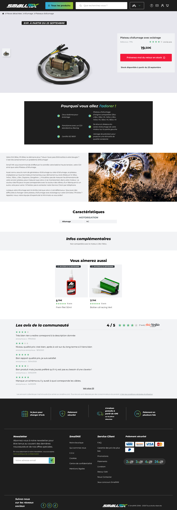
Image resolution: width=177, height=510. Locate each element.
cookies (73, 458)
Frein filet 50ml (64, 307)
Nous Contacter (104, 477)
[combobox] (103, 5)
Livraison (101, 466)
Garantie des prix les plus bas (108, 449)
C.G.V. (71, 453)
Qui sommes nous (77, 448)
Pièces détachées (14, 13)
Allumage (28, 13)
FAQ (99, 442)
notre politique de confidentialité (26, 454)
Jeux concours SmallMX (108, 482)
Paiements (102, 461)
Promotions (102, 456)
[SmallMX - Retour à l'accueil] (24, 5)
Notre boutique (76, 442)
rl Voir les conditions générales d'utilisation (136, 394)
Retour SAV (102, 472)
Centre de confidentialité (80, 463)
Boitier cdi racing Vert (101, 307)
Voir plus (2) (88, 388)
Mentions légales (77, 468)
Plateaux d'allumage (44, 13)
